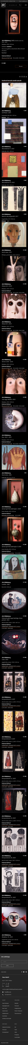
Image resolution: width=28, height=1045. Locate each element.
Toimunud (17, 1005)
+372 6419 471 (8, 994)
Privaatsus (17, 1034)
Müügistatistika (18, 1008)
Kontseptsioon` (5, 1032)
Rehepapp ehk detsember (8, 515)
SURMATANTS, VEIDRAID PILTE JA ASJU (11, 626)
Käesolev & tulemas (6, 1027)
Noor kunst (4, 1008)
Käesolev (16, 1003)
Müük (16, 1029)
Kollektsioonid (5, 1013)
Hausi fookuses (5, 1003)
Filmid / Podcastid (18, 1011)
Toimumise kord (18, 1013)
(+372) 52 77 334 (12, 1)
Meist (16, 1032)
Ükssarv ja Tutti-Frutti (7, 58)
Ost (15, 1027)
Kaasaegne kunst (5, 1005)
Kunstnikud (4, 1016)
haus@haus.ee (24, 1)
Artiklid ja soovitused (6, 1018)
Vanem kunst (5, 1011)
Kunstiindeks (17, 1037)
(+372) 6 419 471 (5, 1)
